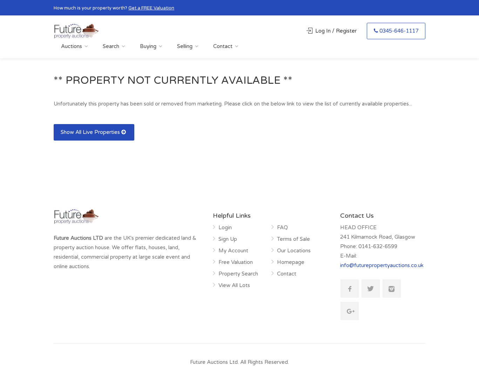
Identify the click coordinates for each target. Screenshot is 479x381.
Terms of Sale (293, 239)
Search (111, 46)
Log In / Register (336, 31)
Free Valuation (235, 262)
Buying (148, 46)
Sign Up (227, 239)
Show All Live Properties (91, 132)
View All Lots (234, 285)
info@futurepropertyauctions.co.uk (382, 265)
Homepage (290, 262)
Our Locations (294, 250)
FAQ (282, 227)
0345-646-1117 (398, 31)
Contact (222, 46)
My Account (233, 250)
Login (225, 227)
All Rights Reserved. (264, 362)
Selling (185, 46)
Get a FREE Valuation (151, 8)
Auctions (71, 46)
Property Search (238, 274)
